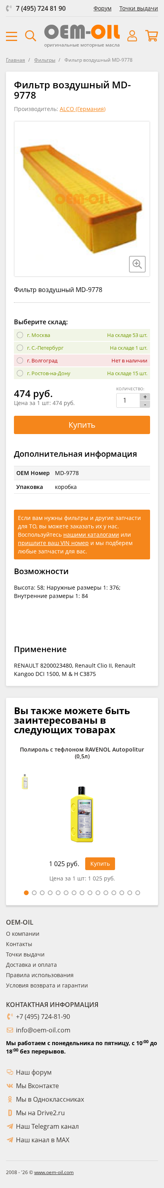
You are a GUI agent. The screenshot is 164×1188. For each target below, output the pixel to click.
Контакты (19, 944)
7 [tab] (74, 892)
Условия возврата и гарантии (47, 985)
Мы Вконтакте (37, 1085)
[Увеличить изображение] (137, 264)
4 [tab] (50, 892)
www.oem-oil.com (54, 1172)
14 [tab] (129, 892)
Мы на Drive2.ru (40, 1112)
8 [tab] (82, 892)
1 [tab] (26, 892)
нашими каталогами (91, 534)
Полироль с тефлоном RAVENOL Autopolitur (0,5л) (82, 753)
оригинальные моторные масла (82, 44)
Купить (82, 424)
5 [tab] (58, 892)
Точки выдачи (138, 8)
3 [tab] (42, 892)
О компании (22, 933)
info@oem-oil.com (43, 1030)
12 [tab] (113, 892)
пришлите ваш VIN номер (53, 543)
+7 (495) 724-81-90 (43, 1016)
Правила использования (40, 975)
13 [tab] (121, 892)
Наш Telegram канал (47, 1126)
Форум (102, 8)
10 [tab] (98, 892)
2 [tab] (34, 892)
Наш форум (34, 1072)
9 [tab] (90, 892)
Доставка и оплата (31, 964)
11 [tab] (105, 892)
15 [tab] (137, 892)
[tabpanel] (82, 816)
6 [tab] (66, 892)
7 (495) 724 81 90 (41, 8)
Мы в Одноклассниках (50, 1099)
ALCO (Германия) (82, 109)
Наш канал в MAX (42, 1139)
